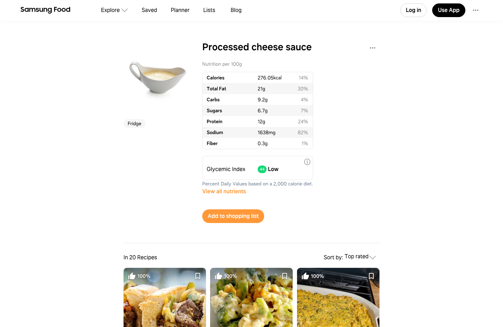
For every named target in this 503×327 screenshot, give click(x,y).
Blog (236, 10)
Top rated (357, 256)
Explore (110, 10)
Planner (180, 10)
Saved (149, 10)
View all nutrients (224, 191)
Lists (209, 10)
